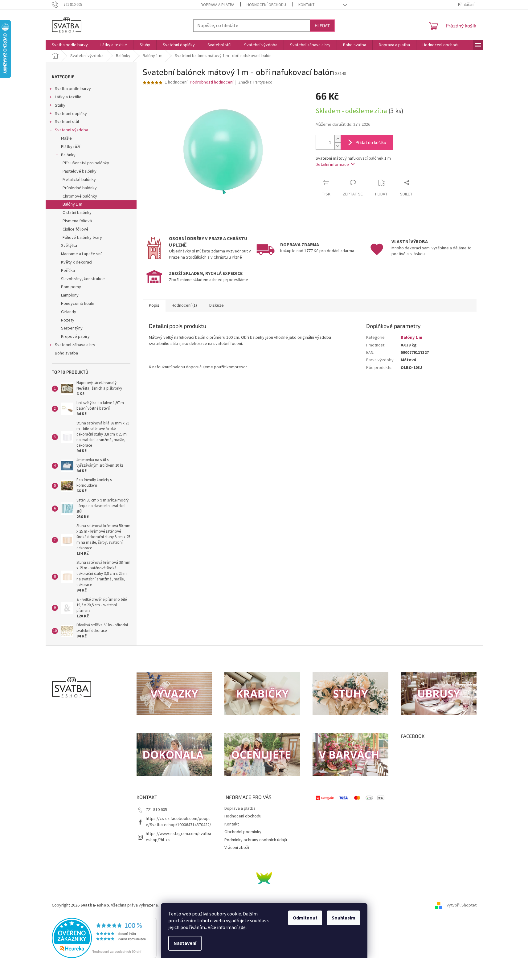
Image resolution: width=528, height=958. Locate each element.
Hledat (322, 25)
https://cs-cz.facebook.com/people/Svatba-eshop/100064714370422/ (178, 822)
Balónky (68, 155)
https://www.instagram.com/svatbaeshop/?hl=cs (178, 837)
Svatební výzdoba (71, 130)
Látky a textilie (68, 97)
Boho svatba (66, 353)
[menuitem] (70, 45)
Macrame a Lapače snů (82, 254)
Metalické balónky (79, 180)
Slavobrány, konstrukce (83, 279)
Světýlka (69, 246)
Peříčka (68, 271)
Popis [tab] (154, 305)
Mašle (66, 138)
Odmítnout (305, 918)
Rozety (67, 320)
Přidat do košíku (370, 142)
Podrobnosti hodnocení (211, 82)
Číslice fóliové (75, 229)
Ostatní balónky (77, 213)
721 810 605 (156, 810)
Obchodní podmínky (242, 832)
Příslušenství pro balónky (86, 163)
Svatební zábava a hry (75, 345)
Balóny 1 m (72, 204)
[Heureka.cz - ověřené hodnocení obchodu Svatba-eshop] (104, 938)
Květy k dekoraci (76, 262)
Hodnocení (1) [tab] (184, 305)
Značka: (255, 82)
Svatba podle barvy (73, 89)
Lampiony (70, 295)
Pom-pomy (71, 287)
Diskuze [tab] (216, 305)
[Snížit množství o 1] (337, 145)
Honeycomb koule (77, 304)
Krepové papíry (75, 337)
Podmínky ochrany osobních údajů (255, 840)
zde (242, 927)
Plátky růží (70, 147)
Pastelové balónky (79, 171)
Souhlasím (343, 918)
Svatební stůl (67, 122)
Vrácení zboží (236, 848)
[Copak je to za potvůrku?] (264, 878)
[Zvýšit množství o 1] (337, 138)
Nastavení (185, 943)
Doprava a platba (217, 5)
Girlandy (68, 312)
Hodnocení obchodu (266, 5)
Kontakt (306, 5)
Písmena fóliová (77, 221)
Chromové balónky (80, 196)
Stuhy (60, 105)
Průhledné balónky (80, 188)
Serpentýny (72, 328)
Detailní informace (332, 165)
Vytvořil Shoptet (462, 905)
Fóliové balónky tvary (82, 238)
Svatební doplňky (71, 114)
